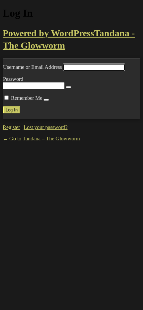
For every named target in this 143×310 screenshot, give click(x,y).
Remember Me (26, 98)
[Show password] (68, 87)
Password (13, 79)
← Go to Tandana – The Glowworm (41, 138)
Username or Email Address (32, 67)
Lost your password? (46, 127)
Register (11, 127)
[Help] (46, 100)
